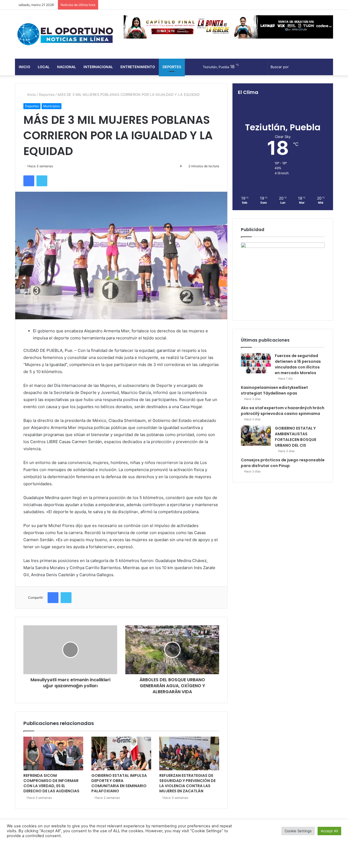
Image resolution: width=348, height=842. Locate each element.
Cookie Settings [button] (298, 831)
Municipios (51, 106)
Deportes (172, 67)
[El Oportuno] (65, 34)
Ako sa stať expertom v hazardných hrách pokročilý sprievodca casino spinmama (282, 410)
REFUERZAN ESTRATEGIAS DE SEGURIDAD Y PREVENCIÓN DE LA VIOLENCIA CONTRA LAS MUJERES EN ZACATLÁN (187, 783)
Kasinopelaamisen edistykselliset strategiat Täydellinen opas (274, 390)
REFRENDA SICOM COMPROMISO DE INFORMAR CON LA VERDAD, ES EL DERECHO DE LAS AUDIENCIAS (51, 783)
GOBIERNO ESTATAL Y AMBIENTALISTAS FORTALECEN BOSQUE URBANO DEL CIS (295, 436)
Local (43, 67)
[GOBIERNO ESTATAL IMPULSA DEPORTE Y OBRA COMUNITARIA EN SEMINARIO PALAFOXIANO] (121, 753)
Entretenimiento (137, 67)
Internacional (98, 67)
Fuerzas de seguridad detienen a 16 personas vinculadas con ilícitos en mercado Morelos (298, 364)
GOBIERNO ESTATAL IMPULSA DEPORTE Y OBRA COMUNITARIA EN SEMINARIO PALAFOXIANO (119, 783)
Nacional (66, 67)
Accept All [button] (329, 831)
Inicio (24, 67)
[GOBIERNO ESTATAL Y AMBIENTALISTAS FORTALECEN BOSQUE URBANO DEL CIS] (256, 435)
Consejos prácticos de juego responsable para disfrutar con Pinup (283, 462)
